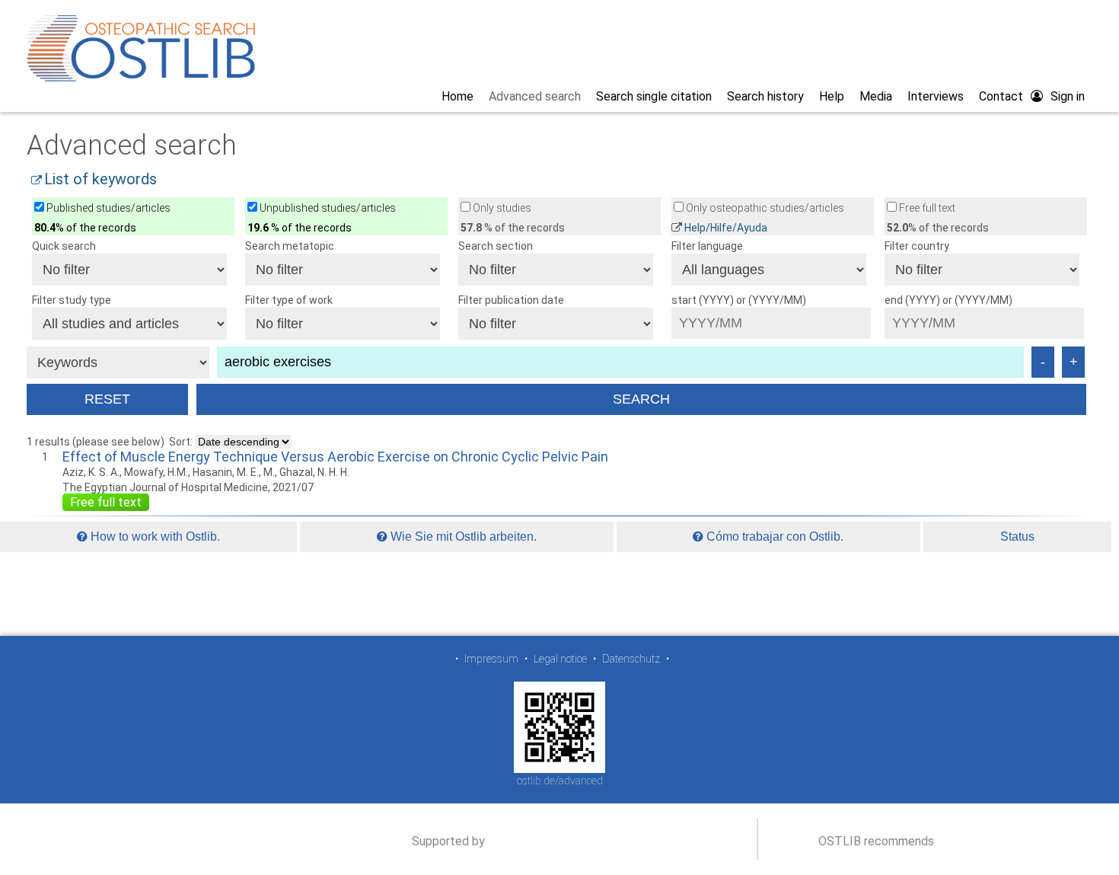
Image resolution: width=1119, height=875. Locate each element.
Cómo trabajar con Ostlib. (773, 536)
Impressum (491, 659)
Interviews (935, 96)
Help (831, 96)
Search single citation (654, 96)
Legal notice (560, 659)
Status (1017, 536)
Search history (765, 96)
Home (457, 96)
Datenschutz (631, 659)
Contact (1001, 96)
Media (875, 96)
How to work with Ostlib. (154, 536)
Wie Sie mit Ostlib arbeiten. (462, 536)
